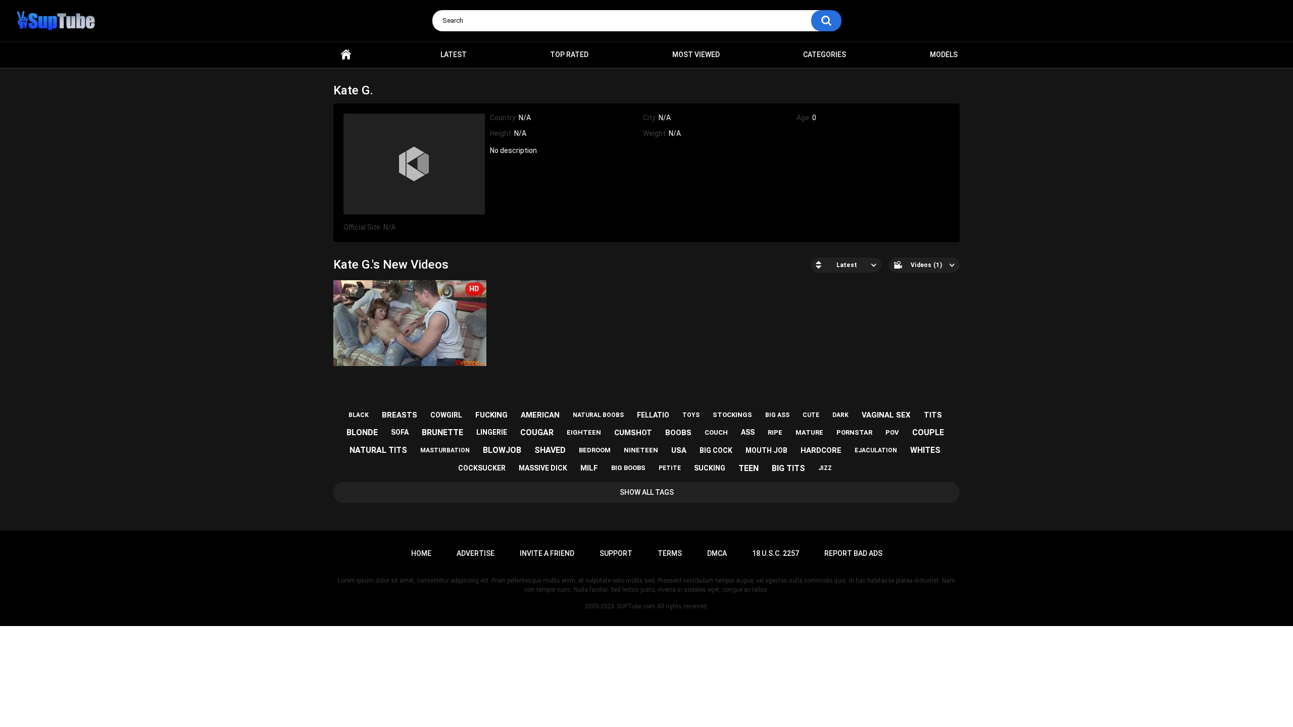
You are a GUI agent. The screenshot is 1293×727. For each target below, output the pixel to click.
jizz (825, 468)
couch (716, 432)
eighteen (584, 432)
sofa (400, 432)
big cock (716, 450)
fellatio (653, 415)
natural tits (378, 450)
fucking (491, 415)
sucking (709, 468)
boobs (678, 432)
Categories (824, 54)
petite (670, 468)
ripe (775, 432)
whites (925, 450)
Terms (670, 553)
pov (892, 432)
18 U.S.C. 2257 (775, 553)
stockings (732, 415)
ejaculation (876, 450)
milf (589, 468)
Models (944, 54)
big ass (777, 415)
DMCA (717, 553)
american (540, 415)
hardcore (821, 450)
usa (678, 450)
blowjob (502, 450)
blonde (362, 432)
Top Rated (569, 54)
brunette (442, 432)
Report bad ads (853, 553)
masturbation (445, 450)
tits (933, 415)
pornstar (854, 432)
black (359, 415)
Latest (453, 54)
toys (691, 415)
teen (748, 468)
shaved (550, 450)
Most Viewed (696, 54)
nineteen (641, 450)
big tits (788, 468)
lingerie (491, 432)
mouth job (766, 450)
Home (346, 55)
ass (748, 432)
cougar (537, 432)
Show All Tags (647, 492)
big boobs (628, 468)
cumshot (633, 432)
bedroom (595, 450)
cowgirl (446, 415)
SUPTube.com (636, 606)
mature (809, 432)
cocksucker (482, 468)
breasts (399, 415)
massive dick (543, 468)
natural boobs (598, 415)
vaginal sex (886, 415)
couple (928, 432)
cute (811, 415)
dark (840, 415)
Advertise (475, 553)
